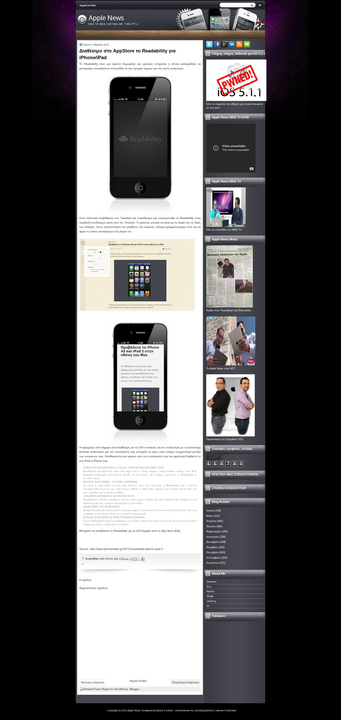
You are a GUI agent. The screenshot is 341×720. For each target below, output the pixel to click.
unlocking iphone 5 (205, 710)
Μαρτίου (211, 526)
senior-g (211, 601)
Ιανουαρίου (212, 536)
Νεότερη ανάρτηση (92, 682)
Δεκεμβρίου (212, 541)
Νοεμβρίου (212, 547)
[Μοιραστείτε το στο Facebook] (143, 559)
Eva (209, 586)
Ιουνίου (210, 510)
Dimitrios (212, 581)
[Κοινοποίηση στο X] (139, 559)
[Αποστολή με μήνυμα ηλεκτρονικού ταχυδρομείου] (132, 559)
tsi (208, 605)
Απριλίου (211, 521)
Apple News (106, 18)
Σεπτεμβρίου (213, 557)
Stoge (210, 596)
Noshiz (109, 558)
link (177, 530)
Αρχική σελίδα (88, 5)
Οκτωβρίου (212, 552)
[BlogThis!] (135, 559)
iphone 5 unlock (164, 710)
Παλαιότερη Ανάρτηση (185, 682)
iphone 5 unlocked (226, 710)
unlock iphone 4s (184, 710)
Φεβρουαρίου (213, 531)
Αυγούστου (212, 562)
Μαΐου (209, 515)
